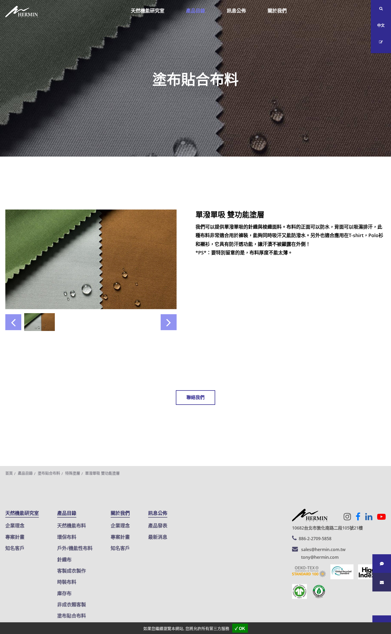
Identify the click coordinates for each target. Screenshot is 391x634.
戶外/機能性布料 (75, 548)
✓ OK (240, 628)
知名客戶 (14, 548)
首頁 (9, 473)
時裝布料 (66, 582)
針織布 (64, 559)
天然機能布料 (71, 525)
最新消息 (157, 537)
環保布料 (66, 537)
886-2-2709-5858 (315, 538)
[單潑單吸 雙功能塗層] (91, 258)
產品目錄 (195, 10)
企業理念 (14, 525)
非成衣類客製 (71, 604)
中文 (381, 25)
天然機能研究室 (147, 10)
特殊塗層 (72, 473)
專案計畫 (14, 537)
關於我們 (277, 10)
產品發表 (157, 525)
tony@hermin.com (320, 557)
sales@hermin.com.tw (323, 549)
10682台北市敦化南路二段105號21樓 (327, 528)
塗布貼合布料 (49, 473)
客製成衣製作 (71, 571)
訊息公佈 (236, 10)
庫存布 (64, 593)
